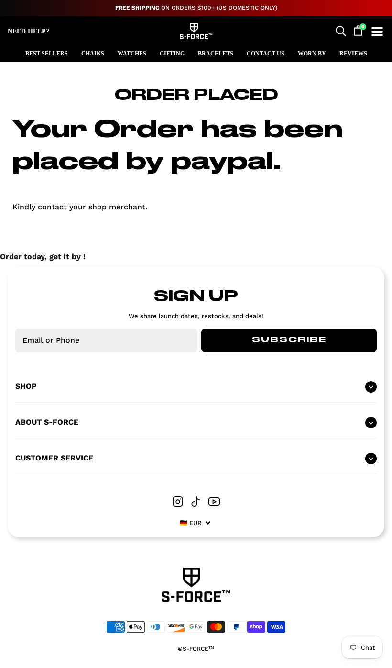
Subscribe (289, 340)
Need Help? (28, 31)
